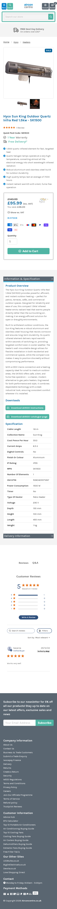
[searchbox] (21, 630)
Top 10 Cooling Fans (13, 832)
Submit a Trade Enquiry (15, 756)
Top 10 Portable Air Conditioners (19, 824)
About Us (7, 744)
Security (7, 775)
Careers (7, 791)
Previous (6, 71)
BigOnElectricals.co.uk (14, 864)
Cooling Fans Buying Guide (17, 836)
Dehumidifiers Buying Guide (17, 844)
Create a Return (11, 771)
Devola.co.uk (9, 868)
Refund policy (10, 802)
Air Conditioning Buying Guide (18, 828)
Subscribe (44, 722)
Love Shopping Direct (14, 872)
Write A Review (28, 617)
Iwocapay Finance (12, 760)
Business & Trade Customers (18, 752)
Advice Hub (9, 817)
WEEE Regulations (12, 779)
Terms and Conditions (14, 783)
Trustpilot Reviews (12, 806)
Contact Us (8, 748)
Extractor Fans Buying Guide (17, 848)
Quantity (11, 235)
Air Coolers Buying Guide (15, 840)
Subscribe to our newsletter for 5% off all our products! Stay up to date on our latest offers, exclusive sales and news (28, 708)
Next (50, 71)
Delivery (7, 764)
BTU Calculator (10, 821)
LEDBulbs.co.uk (11, 860)
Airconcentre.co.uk (31, 900)
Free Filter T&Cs (11, 851)
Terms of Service (11, 798)
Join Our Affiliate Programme (17, 795)
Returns (7, 768)
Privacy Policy (10, 787)
